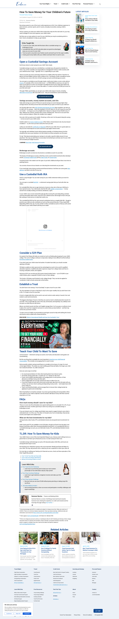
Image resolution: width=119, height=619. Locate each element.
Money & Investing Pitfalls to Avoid (31, 459)
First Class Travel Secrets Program (21, 594)
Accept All (27, 613)
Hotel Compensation (18, 580)
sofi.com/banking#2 (33, 515)
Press (74, 596)
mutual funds (53, 157)
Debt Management (57, 580)
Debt (93, 580)
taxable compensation (57, 189)
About (74, 592)
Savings (30, 14)
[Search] (100, 3)
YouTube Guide (37, 600)
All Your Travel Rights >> (19, 582)
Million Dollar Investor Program (20, 592)
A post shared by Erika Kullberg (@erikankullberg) (45, 248)
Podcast (74, 594)
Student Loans (95, 574)
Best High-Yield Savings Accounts (35, 142)
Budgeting (75, 578)
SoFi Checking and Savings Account (44, 107)
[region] (18, 609)
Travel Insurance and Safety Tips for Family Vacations (68, 550)
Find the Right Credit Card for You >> (60, 584)
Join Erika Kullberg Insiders (29, 485)
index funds (44, 157)
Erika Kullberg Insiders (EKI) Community (22, 596)
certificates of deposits (39, 127)
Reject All (18, 613)
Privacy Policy (77, 615)
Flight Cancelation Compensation (20, 574)
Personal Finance (88, 4)
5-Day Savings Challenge (39, 594)
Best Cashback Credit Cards (58, 576)
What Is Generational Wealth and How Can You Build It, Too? (43, 317)
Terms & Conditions (87, 615)
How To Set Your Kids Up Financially (31, 456)
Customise (9, 613)
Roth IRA (35, 182)
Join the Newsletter (96, 594)
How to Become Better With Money (31, 457)
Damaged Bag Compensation (20, 578)
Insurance (94, 572)
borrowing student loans (26, 259)
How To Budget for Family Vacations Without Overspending (48, 550)
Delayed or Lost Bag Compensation (21, 576)
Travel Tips (36, 574)
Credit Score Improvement (58, 582)
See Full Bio (49, 502)
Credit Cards (64, 4)
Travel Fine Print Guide (38, 598)
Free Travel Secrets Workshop (30, 467)
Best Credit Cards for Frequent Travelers (61, 572)
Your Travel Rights (45, 4)
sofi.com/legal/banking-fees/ (27, 524)
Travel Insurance (37, 576)
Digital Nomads (37, 580)
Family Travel (36, 578)
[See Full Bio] (53, 502)
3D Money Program (18, 598)
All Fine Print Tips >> (57, 592)
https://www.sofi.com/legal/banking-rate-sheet (45, 512)
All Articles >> (56, 599)
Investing (74, 572)
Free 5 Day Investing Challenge (30, 473)
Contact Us (94, 592)
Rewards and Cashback (58, 578)
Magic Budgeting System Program (21, 600)
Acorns (21, 83)
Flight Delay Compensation (19, 572)
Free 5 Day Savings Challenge (30, 479)
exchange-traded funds (30, 157)
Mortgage (94, 582)
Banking (93, 578)
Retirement (75, 576)
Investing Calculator (38, 596)
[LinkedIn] (32, 505)
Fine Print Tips (76, 4)
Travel (55, 4)
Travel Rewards (37, 572)
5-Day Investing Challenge (39, 592)
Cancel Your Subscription (65, 615)
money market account (36, 122)
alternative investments (26, 92)
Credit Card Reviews (57, 574)
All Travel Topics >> (37, 582)
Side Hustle (94, 576)
